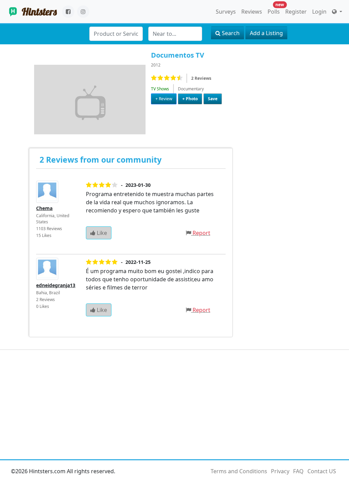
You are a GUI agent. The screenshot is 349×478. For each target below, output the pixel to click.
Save (212, 99)
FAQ (298, 471)
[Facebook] (68, 11)
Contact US (321, 471)
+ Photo (190, 99)
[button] (337, 11)
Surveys (226, 11)
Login (319, 11)
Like (101, 233)
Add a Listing (266, 33)
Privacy (280, 471)
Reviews (251, 11)
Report (201, 233)
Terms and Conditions (239, 471)
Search (230, 33)
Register (296, 11)
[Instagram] (83, 11)
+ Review (163, 99)
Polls (275, 10)
